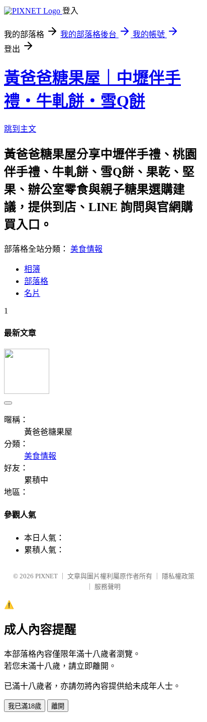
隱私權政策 (178, 576)
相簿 (32, 269)
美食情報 (86, 249)
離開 (57, 706)
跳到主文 (20, 129)
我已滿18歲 (24, 706)
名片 (32, 293)
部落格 (36, 281)
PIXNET (46, 576)
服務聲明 (107, 586)
